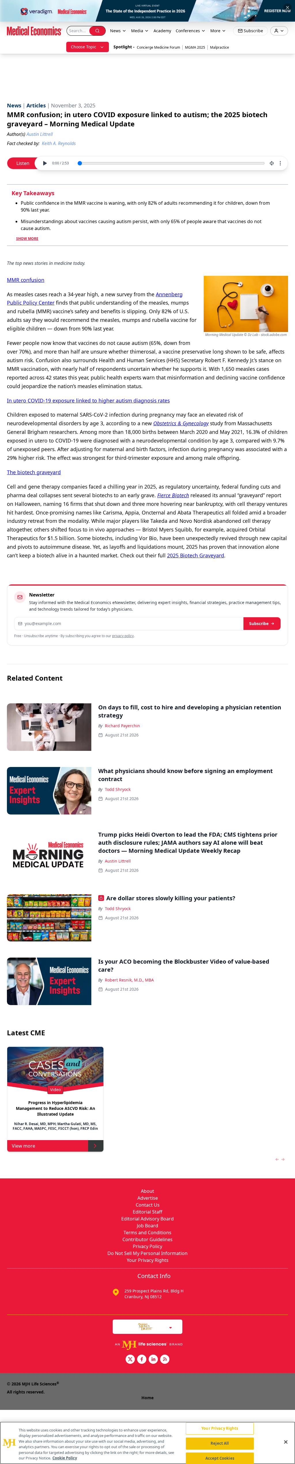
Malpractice (219, 47)
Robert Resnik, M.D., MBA (129, 980)
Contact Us (148, 1205)
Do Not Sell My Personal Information (147, 1253)
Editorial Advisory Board (147, 1219)
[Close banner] (287, 7)
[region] (147, 1443)
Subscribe (258, 623)
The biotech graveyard (34, 472)
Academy (162, 30)
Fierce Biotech (173, 495)
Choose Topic (83, 47)
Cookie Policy (64, 1458)
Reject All (220, 1443)
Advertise (147, 1198)
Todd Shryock (118, 789)
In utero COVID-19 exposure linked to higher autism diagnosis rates (88, 400)
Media (137, 30)
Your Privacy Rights (148, 1260)
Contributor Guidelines (147, 1239)
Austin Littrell (118, 861)
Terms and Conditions (147, 1232)
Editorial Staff (147, 1212)
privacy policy (123, 635)
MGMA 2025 (195, 47)
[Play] (44, 163)
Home (147, 1397)
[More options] (280, 163)
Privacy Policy (147, 1246)
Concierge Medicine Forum (158, 47)
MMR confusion (25, 279)
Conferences (188, 30)
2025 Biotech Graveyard (195, 555)
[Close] (285, 1442)
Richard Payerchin (122, 725)
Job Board (147, 1225)
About (147, 1191)
